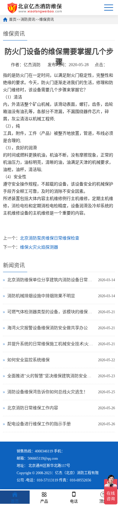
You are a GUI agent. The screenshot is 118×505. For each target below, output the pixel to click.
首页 (12, 20)
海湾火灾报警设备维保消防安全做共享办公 (47, 328)
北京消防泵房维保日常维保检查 (49, 238)
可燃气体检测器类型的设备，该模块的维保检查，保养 (51, 312)
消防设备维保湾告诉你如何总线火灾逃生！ (47, 392)
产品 (44, 501)
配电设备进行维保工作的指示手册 (39, 424)
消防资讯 (28, 20)
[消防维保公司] (35, 7)
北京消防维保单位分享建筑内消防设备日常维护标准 (51, 280)
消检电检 (19, 206)
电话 (74, 501)
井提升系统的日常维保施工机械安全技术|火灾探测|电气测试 (51, 344)
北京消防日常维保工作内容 (32, 408)
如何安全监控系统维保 (28, 360)
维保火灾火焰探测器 (39, 247)
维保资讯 (46, 20)
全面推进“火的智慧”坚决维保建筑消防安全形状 (51, 376)
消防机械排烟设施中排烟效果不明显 (41, 296)
